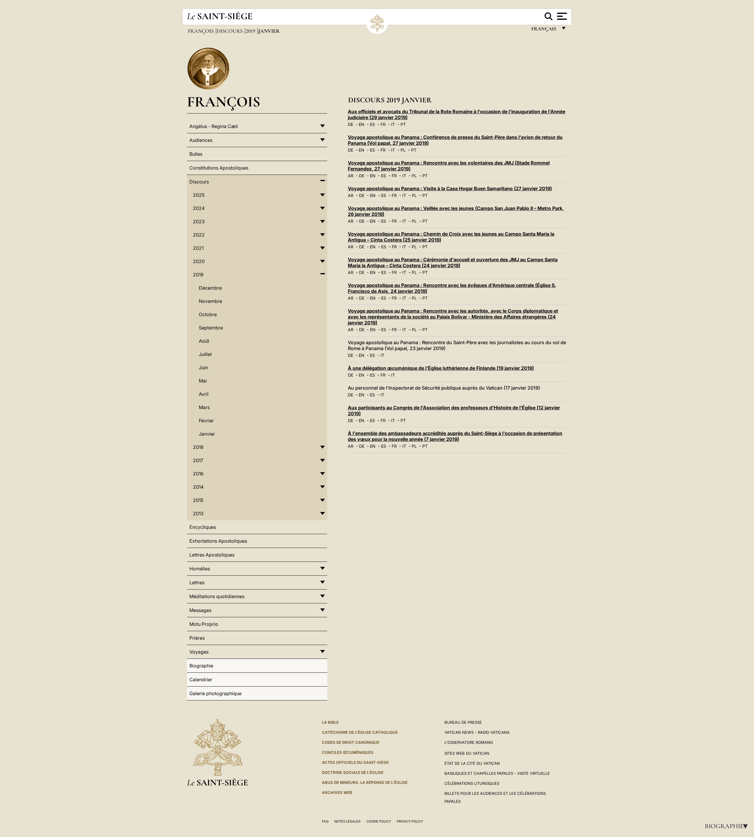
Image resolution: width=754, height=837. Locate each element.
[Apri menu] (561, 16)
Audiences (200, 140)
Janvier (207, 434)
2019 (251, 31)
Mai (203, 381)
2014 (198, 487)
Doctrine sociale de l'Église (352, 772)
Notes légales (347, 821)
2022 (199, 235)
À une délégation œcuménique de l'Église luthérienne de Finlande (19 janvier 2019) (441, 368)
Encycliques (202, 527)
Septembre (211, 328)
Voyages (199, 652)
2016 (198, 474)
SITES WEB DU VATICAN (466, 753)
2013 (198, 513)
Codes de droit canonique (350, 742)
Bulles (195, 154)
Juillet (205, 354)
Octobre (208, 314)
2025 (198, 195)
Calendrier (200, 679)
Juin (203, 367)
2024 (199, 208)
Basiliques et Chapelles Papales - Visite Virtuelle (497, 773)
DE (350, 124)
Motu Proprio (203, 624)
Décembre (210, 288)
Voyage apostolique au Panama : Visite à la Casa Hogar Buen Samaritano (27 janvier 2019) (450, 188)
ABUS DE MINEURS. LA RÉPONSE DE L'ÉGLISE (365, 782)
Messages (200, 610)
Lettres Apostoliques (211, 555)
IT (393, 124)
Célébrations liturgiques (471, 783)
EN (361, 124)
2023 (199, 221)
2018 (198, 447)
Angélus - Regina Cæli (213, 126)
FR (383, 124)
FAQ (325, 821)
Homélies (199, 569)
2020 (199, 261)
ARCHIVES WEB (337, 792)
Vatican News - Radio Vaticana (477, 732)
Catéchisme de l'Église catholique (360, 732)
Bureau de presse (463, 722)
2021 (198, 248)
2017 (198, 460)
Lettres (196, 582)
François (201, 31)
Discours (230, 31)
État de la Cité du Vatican (472, 763)
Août (204, 341)
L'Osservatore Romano (468, 742)
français (544, 30)
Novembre (210, 301)
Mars (204, 407)
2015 (198, 500)
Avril (204, 394)
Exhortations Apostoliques (218, 541)
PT (403, 124)
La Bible (330, 722)
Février (206, 421)
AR (350, 175)
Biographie (728, 826)
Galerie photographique (215, 693)
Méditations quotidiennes (216, 596)
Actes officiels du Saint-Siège (355, 762)
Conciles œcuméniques (347, 752)
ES (372, 124)
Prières (197, 638)
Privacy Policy (410, 821)
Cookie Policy (378, 821)
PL (403, 149)
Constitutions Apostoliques (218, 168)
